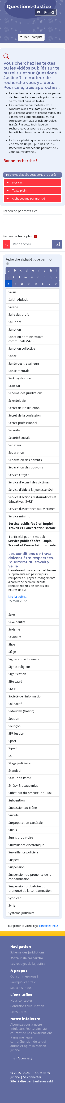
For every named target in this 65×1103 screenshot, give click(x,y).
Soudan (13, 718)
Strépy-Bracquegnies (23, 785)
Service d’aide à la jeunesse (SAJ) (31, 489)
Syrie (11, 905)
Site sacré (15, 681)
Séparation (16, 452)
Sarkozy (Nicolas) (20, 378)
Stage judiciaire (19, 763)
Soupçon (14, 726)
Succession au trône (22, 808)
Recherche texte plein (18, 236)
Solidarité (15, 704)
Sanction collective (21, 348)
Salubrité (14, 322)
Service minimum (20, 516)
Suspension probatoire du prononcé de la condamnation (30, 888)
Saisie (12, 292)
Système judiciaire (21, 913)
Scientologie (17, 400)
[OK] (57, 244)
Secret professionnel (22, 423)
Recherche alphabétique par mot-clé (30, 261)
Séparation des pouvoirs (25, 467)
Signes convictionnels (23, 659)
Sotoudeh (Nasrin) (21, 711)
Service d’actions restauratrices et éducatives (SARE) (32, 499)
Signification (17, 674)
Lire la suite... (17, 596)
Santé (12, 356)
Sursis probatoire (20, 837)
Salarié (13, 307)
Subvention (16, 800)
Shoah (12, 644)
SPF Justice (16, 733)
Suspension (16, 867)
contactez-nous (49, 926)
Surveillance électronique (26, 845)
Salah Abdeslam (19, 299)
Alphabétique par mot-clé (28, 198)
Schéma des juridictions (25, 393)
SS (10, 756)
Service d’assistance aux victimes (31, 509)
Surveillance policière (23, 852)
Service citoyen (18, 475)
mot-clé (17, 182)
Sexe (11, 614)
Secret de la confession (24, 415)
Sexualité (14, 637)
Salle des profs (18, 314)
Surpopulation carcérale (25, 822)
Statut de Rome (19, 778)
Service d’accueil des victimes (29, 482)
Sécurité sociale (19, 438)
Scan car (14, 386)
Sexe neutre (16, 622)
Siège (12, 652)
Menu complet (32, 37)
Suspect (14, 860)
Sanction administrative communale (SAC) (25, 339)
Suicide (13, 815)
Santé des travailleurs (24, 363)
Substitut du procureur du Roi (30, 793)
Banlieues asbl (42, 1081)
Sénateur (14, 445)
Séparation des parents (25, 460)
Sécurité (14, 430)
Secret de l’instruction (24, 408)
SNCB (12, 689)
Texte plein (19, 190)
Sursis (12, 830)
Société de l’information (25, 696)
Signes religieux (19, 667)
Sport (12, 741)
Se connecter (32, 1077)
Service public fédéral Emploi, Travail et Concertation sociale (32, 525)
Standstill (15, 770)
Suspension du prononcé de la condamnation (29, 876)
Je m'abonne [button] (21, 1058)
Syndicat (14, 898)
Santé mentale (18, 371)
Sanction (14, 329)
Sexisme (14, 629)
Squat (12, 748)
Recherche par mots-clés (20, 211)
